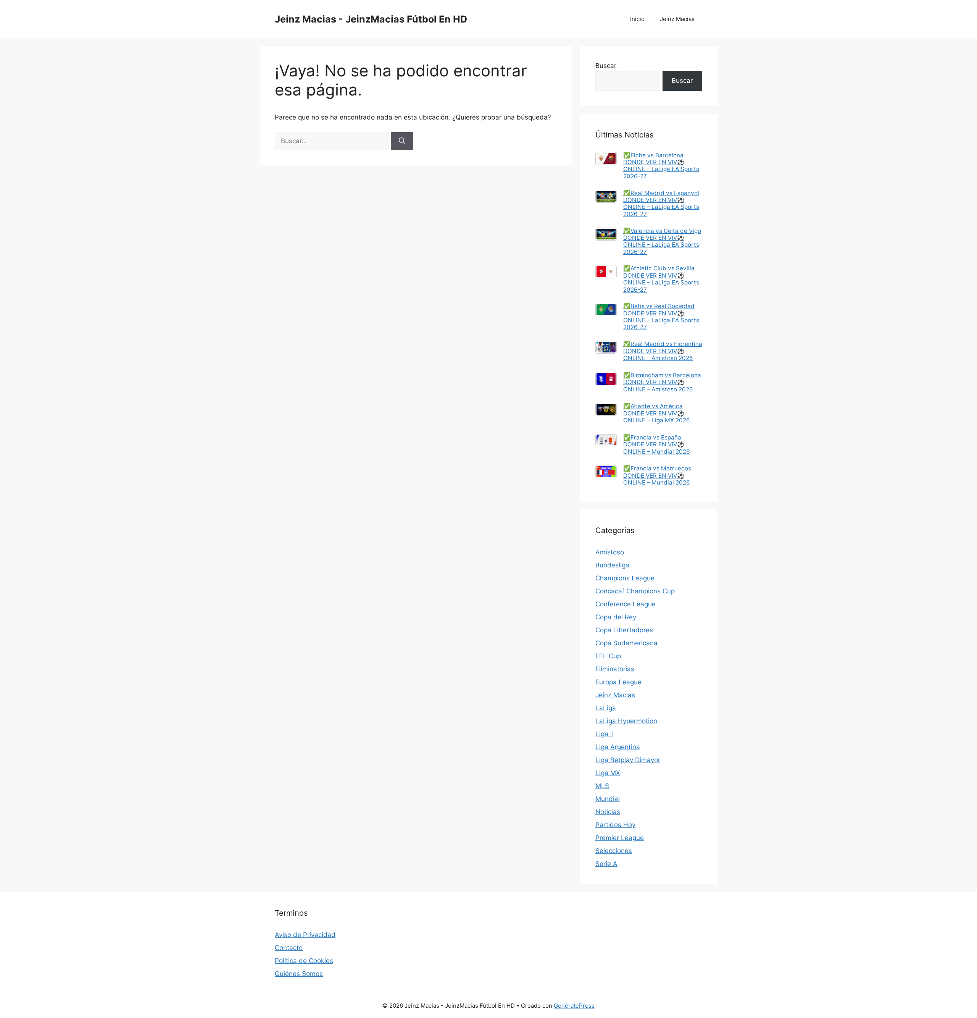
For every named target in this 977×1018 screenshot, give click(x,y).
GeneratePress (574, 1005)
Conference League (625, 604)
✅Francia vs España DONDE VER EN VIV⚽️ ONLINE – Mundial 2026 (656, 444)
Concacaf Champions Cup (635, 591)
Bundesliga (612, 565)
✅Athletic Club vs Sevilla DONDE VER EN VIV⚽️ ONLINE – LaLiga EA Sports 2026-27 (661, 279)
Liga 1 (604, 734)
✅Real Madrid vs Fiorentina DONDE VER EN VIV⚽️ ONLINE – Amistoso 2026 (662, 351)
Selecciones (613, 851)
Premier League (619, 838)
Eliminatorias (614, 669)
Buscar (605, 65)
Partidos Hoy (615, 825)
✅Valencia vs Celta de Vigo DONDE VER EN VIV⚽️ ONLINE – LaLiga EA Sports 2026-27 (662, 241)
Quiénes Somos (299, 974)
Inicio (637, 19)
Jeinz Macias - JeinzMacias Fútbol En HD (371, 19)
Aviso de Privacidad (305, 935)
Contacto (289, 948)
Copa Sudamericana (626, 643)
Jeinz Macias (677, 19)
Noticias (607, 812)
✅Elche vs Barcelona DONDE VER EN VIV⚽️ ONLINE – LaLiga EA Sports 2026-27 (661, 166)
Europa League (618, 682)
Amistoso (609, 552)
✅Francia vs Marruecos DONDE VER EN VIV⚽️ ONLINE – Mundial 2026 (657, 475)
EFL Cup (608, 656)
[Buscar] (402, 141)
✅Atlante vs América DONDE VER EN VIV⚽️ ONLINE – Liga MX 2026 (656, 413)
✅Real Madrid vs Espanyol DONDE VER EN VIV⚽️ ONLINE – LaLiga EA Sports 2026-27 (661, 203)
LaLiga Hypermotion (626, 721)
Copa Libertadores (624, 630)
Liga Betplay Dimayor (627, 760)
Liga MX (607, 773)
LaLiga (605, 708)
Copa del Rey (615, 617)
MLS (602, 786)
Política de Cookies (304, 961)
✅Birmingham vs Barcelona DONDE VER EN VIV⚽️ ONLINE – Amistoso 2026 (662, 382)
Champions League (625, 578)
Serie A (606, 864)
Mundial (607, 799)
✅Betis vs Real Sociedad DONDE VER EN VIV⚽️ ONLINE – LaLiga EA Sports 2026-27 (661, 316)
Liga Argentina (617, 747)
